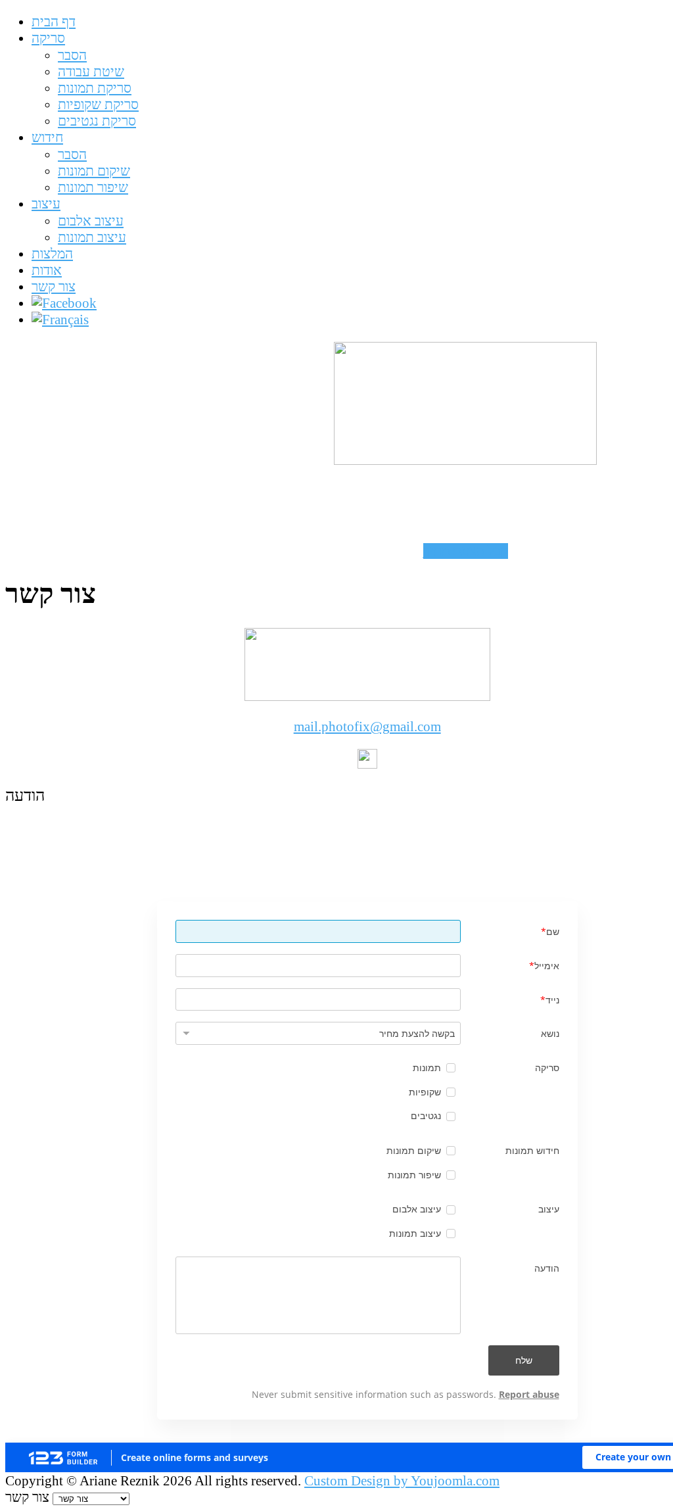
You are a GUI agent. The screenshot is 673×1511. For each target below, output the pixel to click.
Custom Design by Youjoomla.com (401, 1481)
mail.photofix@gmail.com (367, 726)
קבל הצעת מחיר (465, 551)
